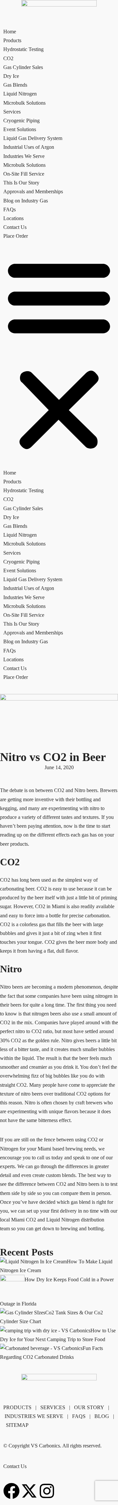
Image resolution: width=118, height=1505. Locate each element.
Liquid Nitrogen (20, 93)
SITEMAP (17, 1425)
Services (12, 111)
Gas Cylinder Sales (23, 67)
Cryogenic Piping (21, 120)
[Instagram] (47, 1491)
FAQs (9, 209)
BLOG (101, 1416)
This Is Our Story (21, 182)
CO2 (8, 58)
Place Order (15, 236)
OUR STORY (89, 1407)
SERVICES (52, 1407)
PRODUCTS (17, 1407)
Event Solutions (19, 129)
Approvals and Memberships (33, 191)
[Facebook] (11, 1491)
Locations (13, 218)
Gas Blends (15, 85)
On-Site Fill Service (23, 174)
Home (9, 31)
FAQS (79, 1416)
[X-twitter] (29, 1491)
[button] (59, 354)
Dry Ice (11, 76)
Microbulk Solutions (24, 103)
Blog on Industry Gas (25, 200)
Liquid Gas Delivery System (32, 138)
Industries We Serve (24, 156)
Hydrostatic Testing (23, 49)
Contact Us (15, 227)
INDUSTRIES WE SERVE (34, 1416)
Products (12, 40)
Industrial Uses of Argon (28, 147)
